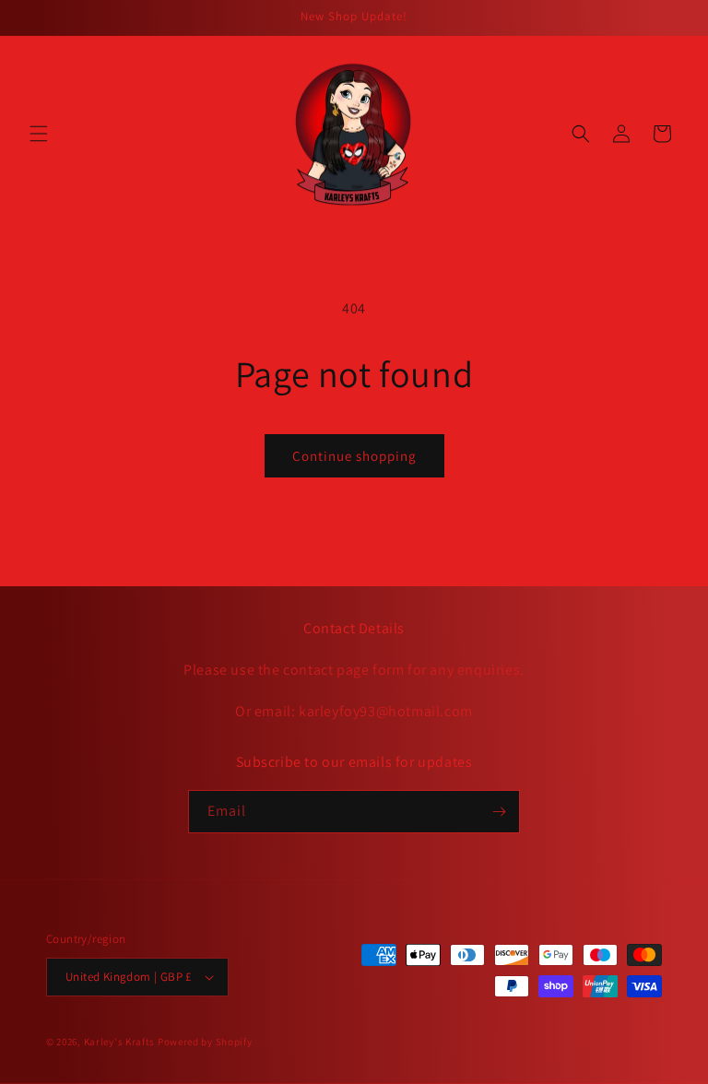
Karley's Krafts (121, 1041)
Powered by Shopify (205, 1041)
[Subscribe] (498, 811)
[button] (38, 133)
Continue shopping (354, 456)
